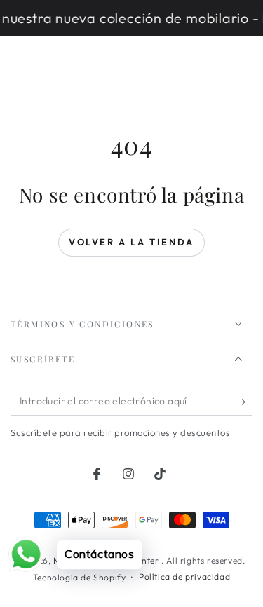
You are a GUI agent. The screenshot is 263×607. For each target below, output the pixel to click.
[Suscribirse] (244, 401)
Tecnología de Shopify (79, 577)
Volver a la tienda (131, 241)
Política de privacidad (184, 576)
